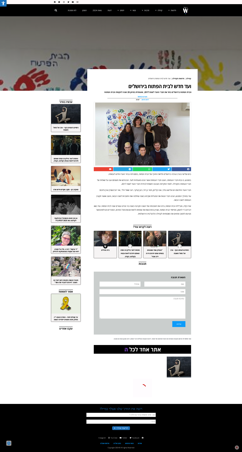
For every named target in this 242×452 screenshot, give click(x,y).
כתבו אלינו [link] (117, 443)
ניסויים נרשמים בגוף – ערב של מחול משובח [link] (65, 128)
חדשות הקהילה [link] (178, 78)
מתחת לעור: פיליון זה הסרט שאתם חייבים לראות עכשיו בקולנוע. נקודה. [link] (130, 253)
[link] (3, 3)
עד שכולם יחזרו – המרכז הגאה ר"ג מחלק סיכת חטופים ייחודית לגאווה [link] (66, 318)
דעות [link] (110, 10)
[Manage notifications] (237, 447)
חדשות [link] (173, 10)
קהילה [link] (160, 10)
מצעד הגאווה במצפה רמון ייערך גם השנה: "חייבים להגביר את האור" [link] (65, 281)
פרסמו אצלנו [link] (104, 443)
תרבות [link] (146, 10)
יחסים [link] (122, 10)
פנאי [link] (134, 10)
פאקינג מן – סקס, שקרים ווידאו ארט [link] (65, 189)
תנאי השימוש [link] (162, 339)
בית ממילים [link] (105, 250)
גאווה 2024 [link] (97, 10)
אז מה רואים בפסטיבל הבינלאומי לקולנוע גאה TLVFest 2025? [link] (65, 219)
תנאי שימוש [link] (129, 443)
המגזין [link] (84, 10)
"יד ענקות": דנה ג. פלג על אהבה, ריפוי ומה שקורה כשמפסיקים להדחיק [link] (66, 250)
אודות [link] (140, 443)
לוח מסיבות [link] (72, 10)
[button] (56, 10)
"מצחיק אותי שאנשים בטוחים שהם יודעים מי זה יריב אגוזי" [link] (155, 253)
